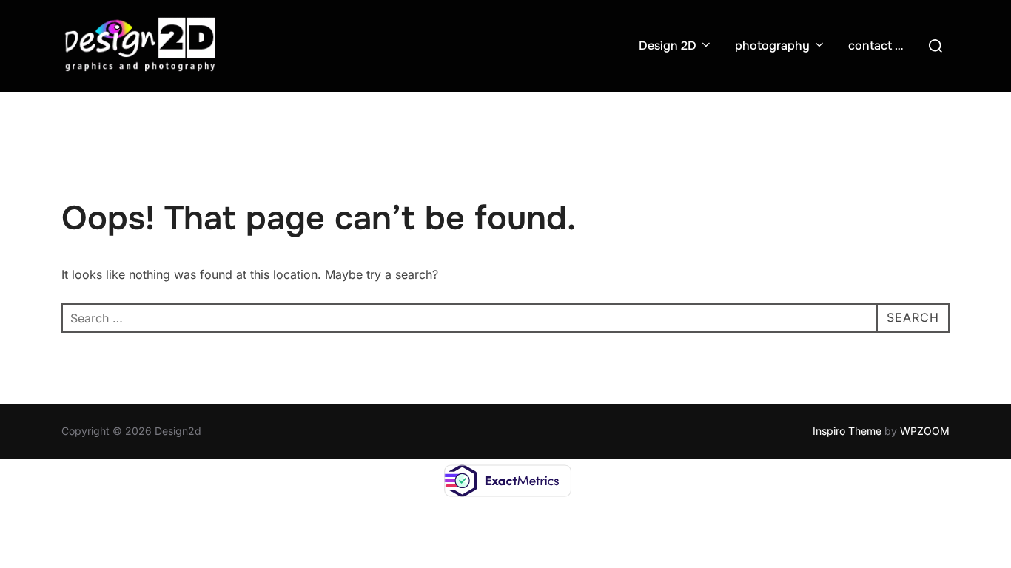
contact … (875, 45)
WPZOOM (925, 431)
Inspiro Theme (847, 431)
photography (772, 45)
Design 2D (667, 45)
